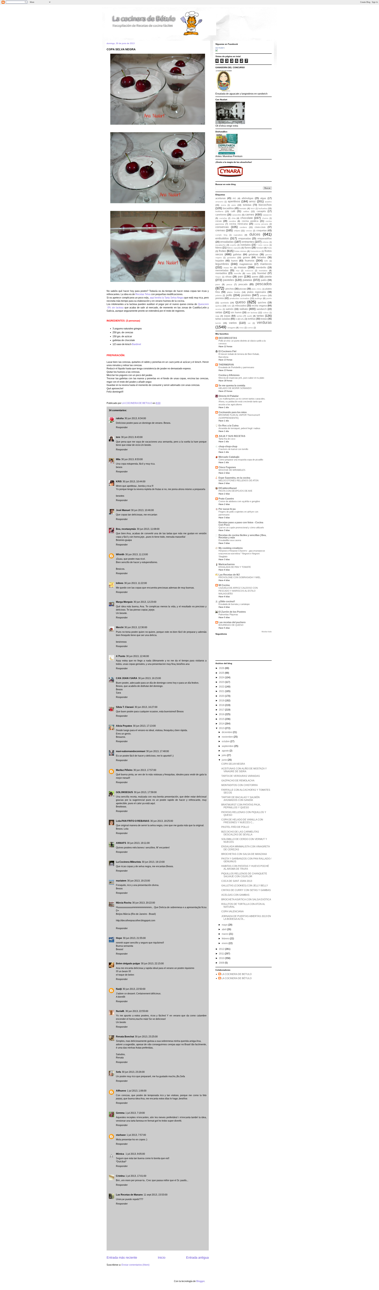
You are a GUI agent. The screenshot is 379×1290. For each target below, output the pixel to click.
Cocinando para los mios (233, 412)
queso (240, 302)
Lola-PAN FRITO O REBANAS (132, 821)
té (236, 319)
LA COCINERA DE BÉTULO (236, 978)
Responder (122, 427)
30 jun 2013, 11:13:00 (136, 554)
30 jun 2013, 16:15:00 (149, 678)
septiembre (228, 746)
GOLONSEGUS (124, 792)
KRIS (119, 481)
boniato (242, 208)
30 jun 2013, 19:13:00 (153, 862)
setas (218, 312)
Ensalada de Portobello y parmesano (236, 367)
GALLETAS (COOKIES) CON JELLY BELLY (244, 885)
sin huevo (236, 312)
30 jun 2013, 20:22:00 (143, 902)
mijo (237, 270)
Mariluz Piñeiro (124, 770)
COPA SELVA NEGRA (233, 764)
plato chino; (257, 289)
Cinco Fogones (227, 467)
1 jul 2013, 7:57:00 (136, 1135)
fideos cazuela (234, 248)
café (233, 211)
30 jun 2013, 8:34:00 (135, 418)
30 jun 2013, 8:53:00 (132, 459)
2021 (222, 691)
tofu (242, 319)
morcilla (237, 273)
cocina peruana (261, 224)
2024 (222, 677)
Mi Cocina (224, 585)
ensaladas (227, 241)
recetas (218, 309)
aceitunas (220, 198)
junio (225, 760)
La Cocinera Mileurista (128, 862)
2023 (222, 682)
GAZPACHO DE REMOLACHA (237, 780)
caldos (246, 211)
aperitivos (234, 201)
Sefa (118, 1072)
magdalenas (245, 264)
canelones (220, 214)
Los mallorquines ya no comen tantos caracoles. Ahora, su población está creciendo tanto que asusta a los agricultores (242, 401)
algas (263, 198)
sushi (249, 316)
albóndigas (247, 198)
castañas (223, 218)
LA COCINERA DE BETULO (137, 403)
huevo (234, 260)
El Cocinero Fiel (227, 351)
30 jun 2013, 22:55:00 (136, 1011)
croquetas (261, 230)
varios (233, 322)
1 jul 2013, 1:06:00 (136, 1090)
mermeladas (221, 270)
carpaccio (267, 215)
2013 (222, 728)
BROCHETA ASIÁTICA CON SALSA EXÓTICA (246, 899)
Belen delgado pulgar (128, 963)
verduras (264, 322)
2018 (222, 705)
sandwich (262, 309)
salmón (229, 309)
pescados (264, 284)
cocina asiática (250, 221)
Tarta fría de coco (227, 438)
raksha (120, 418)
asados (268, 201)
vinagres (231, 327)
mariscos (266, 263)
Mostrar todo (267, 632)
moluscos (249, 270)
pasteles (228, 279)
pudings (258, 298)
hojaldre (219, 260)
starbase (121, 1135)
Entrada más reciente (122, 1257)
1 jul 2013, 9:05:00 (135, 1154)
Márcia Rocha (123, 902)
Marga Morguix (124, 602)
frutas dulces (240, 251)
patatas (247, 279)
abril (224, 929)
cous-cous (260, 227)
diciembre (227, 732)
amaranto (219, 202)
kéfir (266, 261)
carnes (249, 214)
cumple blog (221, 235)
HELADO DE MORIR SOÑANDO (235, 388)
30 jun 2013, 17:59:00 (145, 792)
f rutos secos (262, 245)
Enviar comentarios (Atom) (135, 1265)
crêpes (237, 230)
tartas (260, 315)
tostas (264, 319)
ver (249, 323)
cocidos (232, 221)
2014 (222, 723)
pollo (229, 295)
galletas (237, 254)
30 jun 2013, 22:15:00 (152, 963)
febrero (226, 938)
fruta (269, 248)
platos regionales (256, 292)
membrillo (261, 267)
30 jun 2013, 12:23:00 (145, 602)
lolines (119, 583)
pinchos (229, 289)
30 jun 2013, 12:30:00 (135, 627)
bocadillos (228, 208)
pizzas (242, 289)
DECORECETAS (228, 338)
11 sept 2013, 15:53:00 (155, 1194)
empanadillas (264, 238)
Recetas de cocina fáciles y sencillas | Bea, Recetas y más (242, 536)
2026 (222, 668)
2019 (222, 700)
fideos (218, 247)
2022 (222, 686)
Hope (119, 938)
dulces (254, 234)
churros (265, 218)
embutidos (222, 238)
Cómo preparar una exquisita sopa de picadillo (241, 459)
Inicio (161, 1257)
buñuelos (262, 208)
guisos (246, 257)
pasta (268, 276)
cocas (218, 221)
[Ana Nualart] (216, 50)
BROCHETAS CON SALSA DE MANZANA (244, 854)
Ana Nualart (219, 48)
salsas (244, 308)
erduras (265, 242)
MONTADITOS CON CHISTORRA (239, 785)
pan (240, 276)
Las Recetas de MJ (229, 574)
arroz (252, 201)
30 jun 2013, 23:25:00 (146, 1036)
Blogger (200, 1281)
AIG (234, 198)
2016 (222, 714)
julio (224, 755)
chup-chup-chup (228, 446)
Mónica (120, 1154)
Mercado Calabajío (229, 457)
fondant (260, 248)
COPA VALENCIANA (232, 911)
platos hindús (233, 292)
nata (248, 273)
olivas (228, 276)
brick (253, 208)
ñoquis (218, 277)
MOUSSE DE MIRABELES (232, 470)
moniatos (263, 270)
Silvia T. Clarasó (125, 707)
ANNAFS (121, 843)
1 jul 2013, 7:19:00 (135, 1113)
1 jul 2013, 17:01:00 (136, 1176)
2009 (222, 963)
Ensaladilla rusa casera (230, 540)
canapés (261, 211)
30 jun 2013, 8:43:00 (132, 437)
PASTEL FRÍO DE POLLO (235, 827)
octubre (226, 741)
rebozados (240, 305)
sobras (266, 312)
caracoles (236, 215)
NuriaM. (120, 1011)
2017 (222, 709)
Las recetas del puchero (232, 622)
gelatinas (253, 254)
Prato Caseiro (226, 498)
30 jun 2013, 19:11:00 (138, 843)
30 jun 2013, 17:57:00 (144, 770)
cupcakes (238, 235)
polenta (218, 295)
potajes (263, 295)
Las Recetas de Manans (129, 1194)
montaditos (221, 273)
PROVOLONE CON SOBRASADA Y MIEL (240, 577)
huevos (249, 260)
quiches (262, 302)
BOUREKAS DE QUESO (231, 625)
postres (246, 295)
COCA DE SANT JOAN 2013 (236, 881)
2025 (222, 673)
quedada (224, 302)
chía (234, 218)
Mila (118, 459)
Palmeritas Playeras (228, 614)
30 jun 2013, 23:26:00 (133, 1072)
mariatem (121, 880)
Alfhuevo (121, 1090)
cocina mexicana (238, 224)
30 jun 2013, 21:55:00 (134, 938)
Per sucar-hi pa (227, 509)
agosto (225, 750)
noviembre (227, 737)
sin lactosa (252, 312)
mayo (225, 924)
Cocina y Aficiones (229, 375)
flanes (248, 247)
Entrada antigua (197, 1257)
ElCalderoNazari (228, 488)
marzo (225, 934)
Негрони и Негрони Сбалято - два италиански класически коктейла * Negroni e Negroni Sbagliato (242, 553)
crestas (249, 231)
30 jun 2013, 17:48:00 (157, 751)
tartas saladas (222, 319)
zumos (250, 328)
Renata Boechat (125, 1036)
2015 (222, 719)
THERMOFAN (226, 364)
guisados (231, 257)
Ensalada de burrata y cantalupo (234, 604)
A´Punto (120, 656)
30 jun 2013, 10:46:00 (142, 510)
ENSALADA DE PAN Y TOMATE (235, 567)
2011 (222, 953)
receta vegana (259, 305)
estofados (245, 245)
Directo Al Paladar (229, 396)
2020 (222, 696)
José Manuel (123, 510)
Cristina (120, 1176)
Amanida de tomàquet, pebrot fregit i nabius (239, 428)
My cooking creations (231, 548)
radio (229, 306)
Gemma (120, 1113)
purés (269, 298)
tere (118, 437)
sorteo (240, 316)
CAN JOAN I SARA (126, 678)
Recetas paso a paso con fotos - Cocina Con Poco (241, 523)
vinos (241, 328)
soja (217, 316)
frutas (222, 250)
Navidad (261, 273)
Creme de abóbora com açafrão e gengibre (239, 501)
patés (264, 280)
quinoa (218, 306)
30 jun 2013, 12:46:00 (137, 656)
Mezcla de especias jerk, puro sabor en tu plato (241, 378)
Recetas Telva (142, 294)
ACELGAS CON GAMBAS (235, 895)
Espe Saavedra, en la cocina (234, 478)
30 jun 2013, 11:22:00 (135, 583)
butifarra (219, 211)
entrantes (248, 241)
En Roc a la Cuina (229, 425)
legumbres (222, 263)
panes (255, 276)
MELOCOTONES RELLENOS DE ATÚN (238, 480)
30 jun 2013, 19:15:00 (138, 880)
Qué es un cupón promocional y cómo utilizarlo (241, 527)
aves (233, 205)
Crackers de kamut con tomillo (233, 449)
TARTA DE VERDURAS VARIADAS (240, 776)
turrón (218, 323)
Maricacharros (227, 564)
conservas (222, 227)
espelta (233, 245)
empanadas (244, 238)
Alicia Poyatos (124, 726)
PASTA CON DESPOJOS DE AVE (235, 491)
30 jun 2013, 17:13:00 (144, 726)
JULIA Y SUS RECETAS (232, 436)
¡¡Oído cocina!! (227, 601)
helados (261, 257)
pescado (243, 284)
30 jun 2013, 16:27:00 (146, 707)
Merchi (119, 627)
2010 (222, 958)
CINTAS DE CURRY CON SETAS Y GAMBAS (246, 890)
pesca (229, 284)
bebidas (247, 205)
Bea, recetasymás (126, 529)
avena (223, 205)
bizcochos (265, 204)
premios (219, 298)
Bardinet (136, 344)
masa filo (228, 267)
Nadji (119, 989)
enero (225, 943)
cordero (243, 227)
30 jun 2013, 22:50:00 (134, 989)
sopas (227, 316)
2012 (222, 949)
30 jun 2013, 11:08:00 (148, 529)
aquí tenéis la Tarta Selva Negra (167, 297)
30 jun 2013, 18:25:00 (161, 821)
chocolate (246, 217)
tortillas (251, 319)
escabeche (220, 245)
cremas (220, 230)
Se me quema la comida (232, 385)
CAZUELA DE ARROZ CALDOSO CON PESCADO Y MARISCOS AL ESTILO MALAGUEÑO (238, 591)
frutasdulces (255, 251)
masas (242, 267)
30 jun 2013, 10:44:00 (134, 481)
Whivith (120, 554)
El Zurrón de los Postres (232, 612)
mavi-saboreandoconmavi (130, 751)
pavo (217, 284)
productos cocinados (239, 298)
